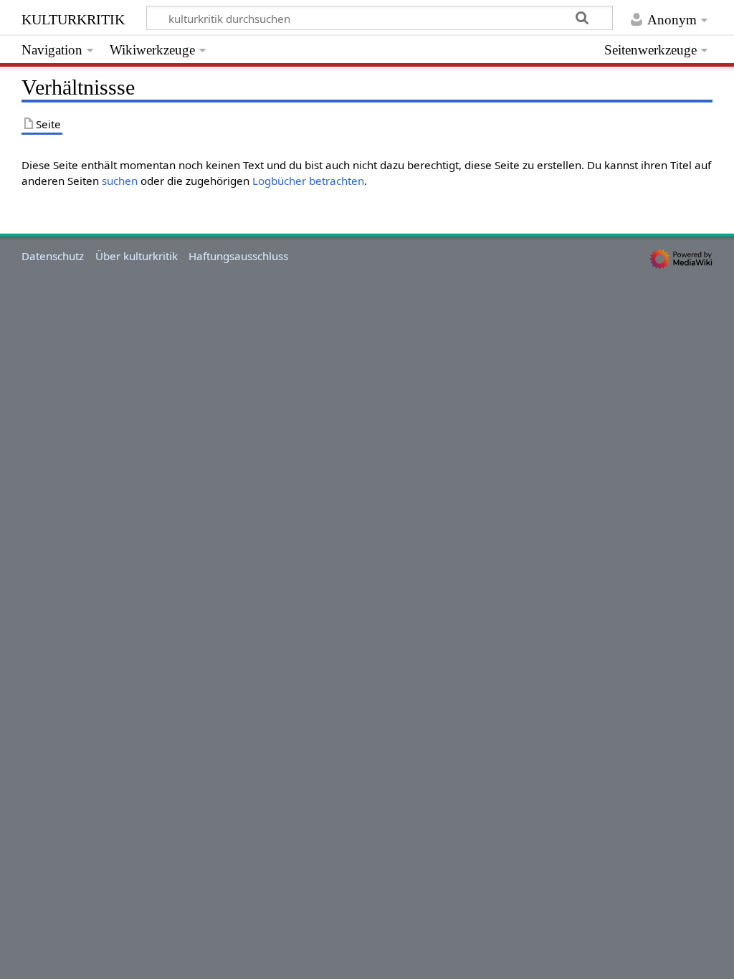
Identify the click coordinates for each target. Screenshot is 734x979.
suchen (120, 180)
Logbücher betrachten (308, 180)
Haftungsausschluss (238, 256)
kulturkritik (73, 17)
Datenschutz (53, 256)
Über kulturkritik (136, 256)
